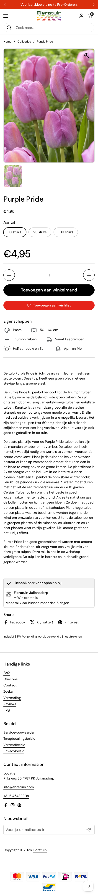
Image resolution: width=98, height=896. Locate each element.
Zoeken (8, 691)
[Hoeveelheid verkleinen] (9, 275)
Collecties (24, 41)
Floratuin (40, 850)
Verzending (29, 636)
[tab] (26, 597)
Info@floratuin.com (18, 787)
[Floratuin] (49, 15)
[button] (90, 15)
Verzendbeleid (14, 745)
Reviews (9, 704)
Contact (10, 685)
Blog (6, 710)
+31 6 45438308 (16, 796)
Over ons (10, 679)
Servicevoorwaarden (19, 732)
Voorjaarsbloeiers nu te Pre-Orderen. (49, 4)
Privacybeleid (13, 751)
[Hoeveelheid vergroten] (89, 275)
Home (7, 41)
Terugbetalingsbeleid (19, 738)
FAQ (6, 673)
